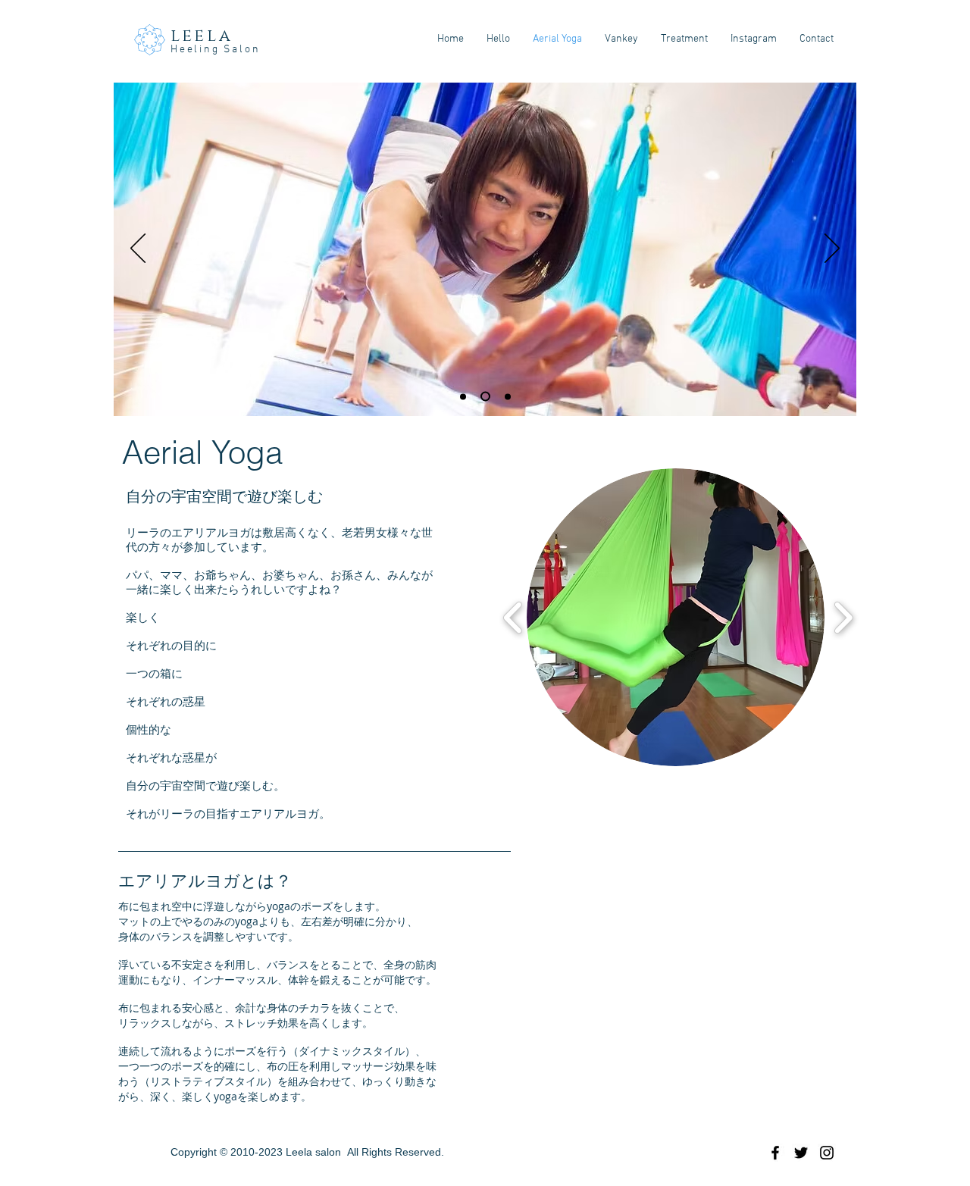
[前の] (138, 249)
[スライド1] (463, 396)
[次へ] (832, 249)
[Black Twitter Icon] (801, 1153)
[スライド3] (506, 397)
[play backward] (513, 617)
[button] (675, 617)
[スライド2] (483, 396)
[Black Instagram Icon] (827, 1153)
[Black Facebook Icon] (775, 1153)
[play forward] (843, 617)
